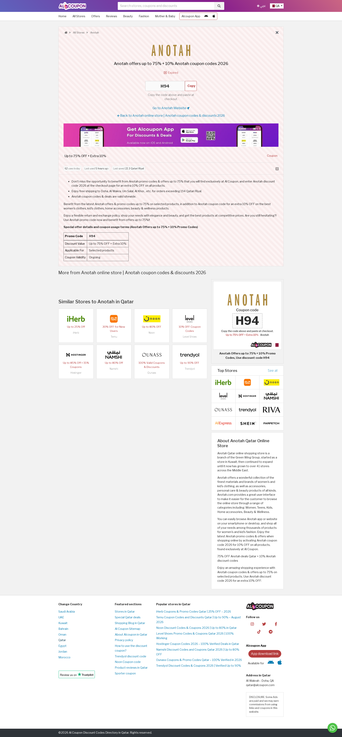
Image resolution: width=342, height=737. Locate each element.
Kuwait (62, 623)
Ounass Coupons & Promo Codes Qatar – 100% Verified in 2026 (199, 660)
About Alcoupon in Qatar (131, 634)
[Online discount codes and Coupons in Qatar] (66, 32)
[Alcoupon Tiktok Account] (259, 631)
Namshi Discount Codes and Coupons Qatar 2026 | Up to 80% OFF (197, 652)
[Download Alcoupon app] (171, 135)
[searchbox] (166, 6)
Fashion (144, 16)
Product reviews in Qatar (131, 667)
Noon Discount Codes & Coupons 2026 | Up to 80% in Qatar (196, 628)
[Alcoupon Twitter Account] (264, 623)
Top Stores (227, 370)
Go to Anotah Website (170, 108)
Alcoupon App (190, 16)
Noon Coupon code (128, 662)
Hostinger (76, 372)
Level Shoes (190, 336)
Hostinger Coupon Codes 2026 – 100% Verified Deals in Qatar (197, 644)
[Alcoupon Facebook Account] (276, 623)
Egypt (62, 646)
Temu (114, 336)
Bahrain (63, 629)
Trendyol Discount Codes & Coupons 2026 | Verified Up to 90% (198, 665)
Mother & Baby (165, 16)
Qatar (62, 640)
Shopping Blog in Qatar (130, 623)
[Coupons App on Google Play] (206, 16)
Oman (62, 634)
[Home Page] (72, 6)
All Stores (78, 16)
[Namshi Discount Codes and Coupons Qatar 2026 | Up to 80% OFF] (114, 354)
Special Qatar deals (128, 617)
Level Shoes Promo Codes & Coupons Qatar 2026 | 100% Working (195, 636)
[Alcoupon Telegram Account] (271, 631)
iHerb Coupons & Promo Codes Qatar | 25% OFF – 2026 (193, 611)
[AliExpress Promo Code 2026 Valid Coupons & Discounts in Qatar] (223, 423)
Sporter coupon (125, 673)
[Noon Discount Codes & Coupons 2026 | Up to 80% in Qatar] (152, 318)
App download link (265, 654)
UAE (61, 617)
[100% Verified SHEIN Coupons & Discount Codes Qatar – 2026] (247, 423)
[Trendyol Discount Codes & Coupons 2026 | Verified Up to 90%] (190, 354)
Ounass (151, 372)
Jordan (62, 651)
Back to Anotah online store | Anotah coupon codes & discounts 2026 (172, 115)
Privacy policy (124, 640)
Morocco (64, 657)
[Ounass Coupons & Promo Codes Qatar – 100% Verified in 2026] (152, 354)
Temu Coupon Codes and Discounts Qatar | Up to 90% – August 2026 (198, 620)
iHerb (76, 332)
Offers (95, 16)
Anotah (94, 32)
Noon (152, 332)
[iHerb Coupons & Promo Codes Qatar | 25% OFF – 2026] (76, 318)
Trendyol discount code (130, 656)
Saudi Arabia (66, 611)
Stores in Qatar (125, 611)
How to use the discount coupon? (131, 648)
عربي (262, 6)
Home (62, 16)
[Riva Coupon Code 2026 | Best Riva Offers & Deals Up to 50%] (271, 409)
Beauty (128, 16)
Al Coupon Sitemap (127, 629)
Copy (191, 86)
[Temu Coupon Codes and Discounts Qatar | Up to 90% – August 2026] (114, 318)
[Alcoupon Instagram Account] (252, 623)
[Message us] (332, 728)
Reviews (111, 16)
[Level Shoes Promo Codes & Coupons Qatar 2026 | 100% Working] (190, 318)
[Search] (219, 6)
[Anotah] (171, 48)
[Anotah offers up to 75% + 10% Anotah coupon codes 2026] (247, 315)
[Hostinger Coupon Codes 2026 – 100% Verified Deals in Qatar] (76, 354)
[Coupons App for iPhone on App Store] (213, 16)
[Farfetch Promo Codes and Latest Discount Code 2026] (271, 423)
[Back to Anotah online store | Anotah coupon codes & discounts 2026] (277, 33)
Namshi (114, 368)
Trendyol (190, 368)
